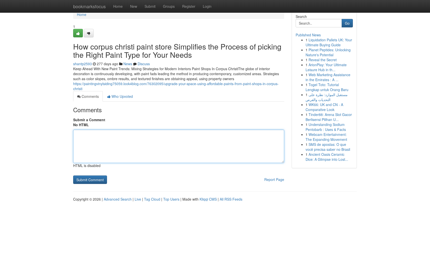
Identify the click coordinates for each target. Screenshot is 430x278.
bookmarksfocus (89, 6)
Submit (150, 6)
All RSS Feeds (231, 199)
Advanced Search (118, 199)
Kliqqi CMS (208, 199)
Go (347, 23)
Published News (308, 34)
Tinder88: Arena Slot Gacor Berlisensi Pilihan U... (329, 117)
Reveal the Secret (323, 59)
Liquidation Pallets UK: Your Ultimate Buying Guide (329, 42)
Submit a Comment (89, 119)
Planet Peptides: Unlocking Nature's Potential (328, 52)
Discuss (144, 63)
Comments (90, 96)
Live (138, 199)
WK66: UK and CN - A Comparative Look (324, 107)
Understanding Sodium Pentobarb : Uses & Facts (326, 127)
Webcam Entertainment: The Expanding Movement (326, 137)
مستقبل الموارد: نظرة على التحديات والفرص (327, 97)
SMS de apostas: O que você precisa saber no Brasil (328, 147)
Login (207, 6)
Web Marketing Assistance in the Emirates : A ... (328, 77)
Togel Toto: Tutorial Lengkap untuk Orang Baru (327, 87)
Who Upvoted (121, 96)
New (133, 6)
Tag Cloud (152, 199)
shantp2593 (82, 63)
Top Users (171, 199)
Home (118, 6)
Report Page (274, 179)
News (127, 63)
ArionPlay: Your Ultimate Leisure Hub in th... (326, 67)
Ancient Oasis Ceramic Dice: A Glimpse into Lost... (327, 157)
